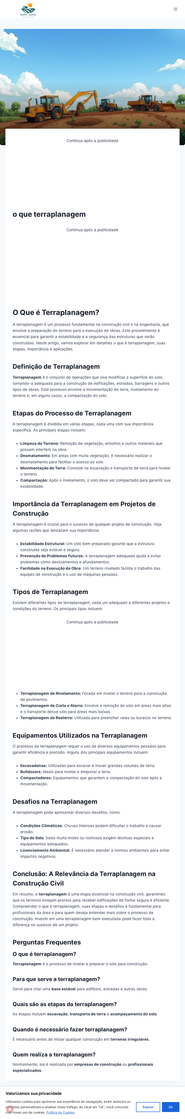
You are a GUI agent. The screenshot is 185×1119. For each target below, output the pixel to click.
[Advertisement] (92, 175)
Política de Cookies (60, 1112)
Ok (171, 1107)
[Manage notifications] (10, 1109)
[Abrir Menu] (175, 8)
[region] (92, 1103)
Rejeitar (148, 1107)
